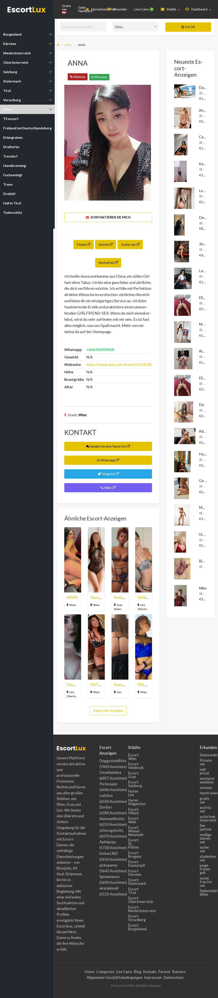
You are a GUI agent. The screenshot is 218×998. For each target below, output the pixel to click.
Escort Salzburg (135, 783)
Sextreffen (107, 262)
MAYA (72, 597)
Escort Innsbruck (135, 765)
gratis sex (204, 800)
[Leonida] (184, 197)
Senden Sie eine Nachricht (108, 446)
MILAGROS (148, 684)
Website (79, 77)
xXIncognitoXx (111, 830)
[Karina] (180, 171)
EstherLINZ (108, 853)
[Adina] (184, 435)
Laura (203, 270)
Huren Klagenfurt (135, 802)
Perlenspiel (108, 784)
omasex (206, 787)
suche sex (204, 849)
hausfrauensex (207, 793)
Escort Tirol (133, 890)
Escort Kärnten (134, 872)
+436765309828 (100, 349)
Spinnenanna (109, 876)
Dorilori (105, 807)
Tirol (206, 276)
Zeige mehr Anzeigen (108, 710)
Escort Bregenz (135, 854)
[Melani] (182, 331)
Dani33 (205, 217)
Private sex (206, 762)
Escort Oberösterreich (135, 899)
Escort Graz (133, 774)
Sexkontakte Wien (207, 892)
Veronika (98, 597)
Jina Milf (206, 243)
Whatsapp (100, 77)
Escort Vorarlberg (135, 917)
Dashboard (199, 9)
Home (95, 9)
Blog (137, 971)
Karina (204, 163)
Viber (107, 488)
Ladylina (106, 795)
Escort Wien (133, 756)
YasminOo (76, 684)
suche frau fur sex (206, 881)
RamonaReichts (112, 818)
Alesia (204, 351)
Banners (179, 971)
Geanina (206, 480)
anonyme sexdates (207, 780)
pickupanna (108, 865)
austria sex (205, 809)
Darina (204, 87)
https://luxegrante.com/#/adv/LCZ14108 (119, 364)
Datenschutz (174, 977)
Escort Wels (133, 820)
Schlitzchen (148, 597)
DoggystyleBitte (112, 760)
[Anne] (182, 117)
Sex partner (206, 827)
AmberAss (123, 597)
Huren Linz (133, 793)
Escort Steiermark (135, 881)
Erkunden (120, 9)
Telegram (108, 474)
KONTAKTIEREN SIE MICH (110, 217)
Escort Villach (133, 811)
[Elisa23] (182, 304)
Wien (82, 415)
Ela (201, 404)
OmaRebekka (110, 772)
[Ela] (183, 411)
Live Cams (124, 971)
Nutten (104, 244)
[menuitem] (93, 9)
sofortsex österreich (207, 818)
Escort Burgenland (135, 927)
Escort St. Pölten (133, 843)
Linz (142, 605)
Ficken (82, 244)
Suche (189, 27)
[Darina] (184, 90)
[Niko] (180, 595)
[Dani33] (179, 224)
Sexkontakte (207, 755)
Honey (204, 454)
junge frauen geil (205, 869)
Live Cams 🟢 (144, 9)
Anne (203, 110)
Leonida (205, 190)
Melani (204, 324)
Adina (203, 431)
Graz (119, 605)
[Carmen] (181, 144)
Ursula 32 (206, 534)
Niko (203, 588)
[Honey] (182, 461)
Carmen (205, 136)
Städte (171, 9)
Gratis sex (128, 244)
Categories (105, 971)
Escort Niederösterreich (135, 909)
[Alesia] (183, 358)
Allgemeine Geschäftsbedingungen (114, 977)
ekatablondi (108, 888)
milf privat (204, 771)
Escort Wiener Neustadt (135, 831)
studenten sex (207, 858)
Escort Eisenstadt (135, 863)
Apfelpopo (107, 842)
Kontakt (149, 971)
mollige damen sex (205, 838)
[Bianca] (182, 568)
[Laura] (183, 278)
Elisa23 (205, 297)
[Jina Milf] (181, 251)
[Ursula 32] (180, 541)
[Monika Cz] (182, 514)
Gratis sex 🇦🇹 (66, 9)
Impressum (153, 977)
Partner (164, 971)
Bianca (204, 561)
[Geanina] (181, 487)
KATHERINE (102, 684)
